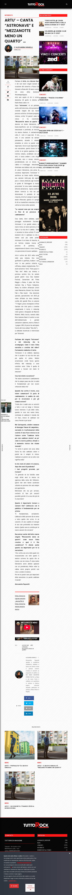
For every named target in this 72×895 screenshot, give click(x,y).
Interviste (9, 15)
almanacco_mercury (45, 242)
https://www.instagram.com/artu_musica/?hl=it (20, 598)
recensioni (42, 259)
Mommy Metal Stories (46, 252)
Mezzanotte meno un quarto (28, 649)
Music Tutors (43, 254)
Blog (40, 244)
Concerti (42, 94)
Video (41, 264)
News (40, 257)
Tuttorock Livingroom (46, 261)
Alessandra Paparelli (24, 47)
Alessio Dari (25, 645)
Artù (31, 645)
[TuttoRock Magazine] (36, 4)
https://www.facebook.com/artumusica (20, 606)
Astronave (25, 647)
